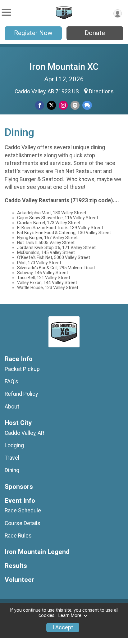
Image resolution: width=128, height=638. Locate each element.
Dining (12, 470)
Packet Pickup (22, 369)
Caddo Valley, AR (24, 433)
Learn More (69, 615)
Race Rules (18, 536)
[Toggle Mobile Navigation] (6, 12)
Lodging (14, 445)
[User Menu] (117, 13)
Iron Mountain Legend (37, 551)
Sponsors (19, 486)
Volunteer (19, 579)
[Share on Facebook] (39, 105)
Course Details (22, 523)
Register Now (33, 33)
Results (16, 565)
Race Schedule (23, 510)
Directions (101, 91)
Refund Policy (21, 394)
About (12, 407)
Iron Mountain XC (64, 66)
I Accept (63, 627)
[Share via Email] (75, 105)
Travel (12, 458)
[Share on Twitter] (51, 105)
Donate (95, 33)
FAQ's (11, 381)
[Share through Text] (87, 105)
